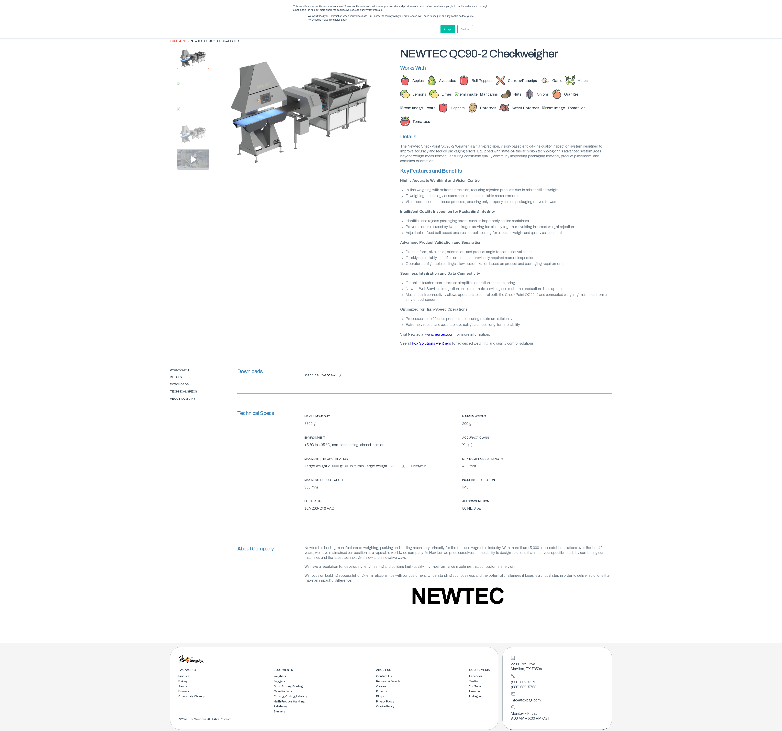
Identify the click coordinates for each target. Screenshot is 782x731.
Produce (183, 676)
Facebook (475, 676)
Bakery (182, 681)
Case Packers (283, 691)
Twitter (474, 681)
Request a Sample (388, 681)
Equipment (178, 41)
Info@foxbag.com (526, 700)
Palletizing (281, 706)
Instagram (475, 696)
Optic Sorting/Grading (288, 686)
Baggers (279, 681)
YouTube (475, 686)
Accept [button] (447, 29)
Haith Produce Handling (289, 701)
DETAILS (176, 377)
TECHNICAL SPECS (183, 391)
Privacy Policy (385, 701)
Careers (381, 686)
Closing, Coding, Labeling (290, 696)
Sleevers (279, 711)
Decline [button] (465, 29)
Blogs (380, 696)
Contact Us (384, 676)
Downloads (179, 384)
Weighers (280, 676)
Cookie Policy (385, 706)
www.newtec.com (440, 334)
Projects (381, 691)
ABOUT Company (182, 398)
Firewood (184, 691)
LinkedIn (474, 691)
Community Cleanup (191, 696)
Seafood (184, 686)
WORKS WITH (179, 370)
